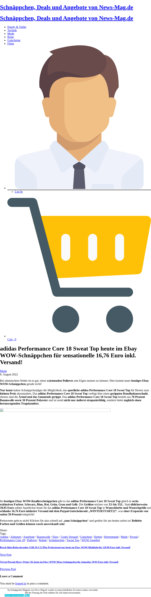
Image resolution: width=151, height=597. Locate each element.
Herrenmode (111, 536)
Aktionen (15, 536)
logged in (20, 583)
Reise (10, 36)
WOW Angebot (90, 540)
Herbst (98, 536)
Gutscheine (13, 40)
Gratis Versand (69, 536)
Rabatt (43, 540)
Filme (10, 43)
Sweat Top (73, 540)
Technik (12, 30)
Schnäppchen (56, 540)
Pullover (32, 540)
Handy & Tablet (16, 27)
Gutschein (86, 536)
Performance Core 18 (12, 540)
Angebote (29, 536)
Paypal (134, 536)
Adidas (4, 536)
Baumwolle (43, 536)
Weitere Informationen (14, 595)
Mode (10, 33)
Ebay (55, 536)
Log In (19, 191)
